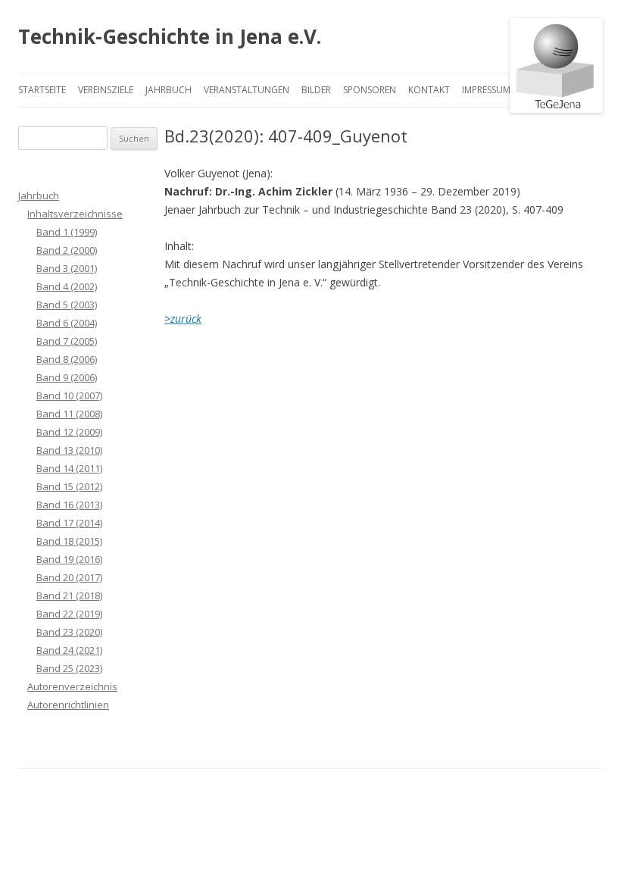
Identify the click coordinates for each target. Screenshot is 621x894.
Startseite (42, 89)
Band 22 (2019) (69, 613)
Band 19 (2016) (69, 559)
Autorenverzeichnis (72, 686)
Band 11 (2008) (69, 413)
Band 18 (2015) (69, 541)
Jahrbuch (168, 89)
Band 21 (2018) (69, 595)
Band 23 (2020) (69, 632)
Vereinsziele (105, 89)
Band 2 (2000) (66, 250)
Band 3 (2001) (66, 268)
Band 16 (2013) (69, 504)
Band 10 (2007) (69, 395)
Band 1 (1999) (66, 232)
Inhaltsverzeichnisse (75, 213)
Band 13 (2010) (69, 450)
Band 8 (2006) (66, 359)
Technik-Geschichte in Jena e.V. (169, 36)
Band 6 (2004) (66, 323)
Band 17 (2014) (69, 523)
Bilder (316, 89)
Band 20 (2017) (69, 577)
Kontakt (429, 89)
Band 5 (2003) (66, 304)
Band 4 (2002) (66, 286)
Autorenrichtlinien (68, 704)
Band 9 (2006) (66, 377)
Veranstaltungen (246, 89)
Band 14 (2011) (69, 468)
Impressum (486, 89)
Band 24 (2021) (69, 650)
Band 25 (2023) (69, 668)
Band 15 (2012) (69, 486)
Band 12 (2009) (69, 432)
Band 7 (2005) (66, 341)
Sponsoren (369, 89)
